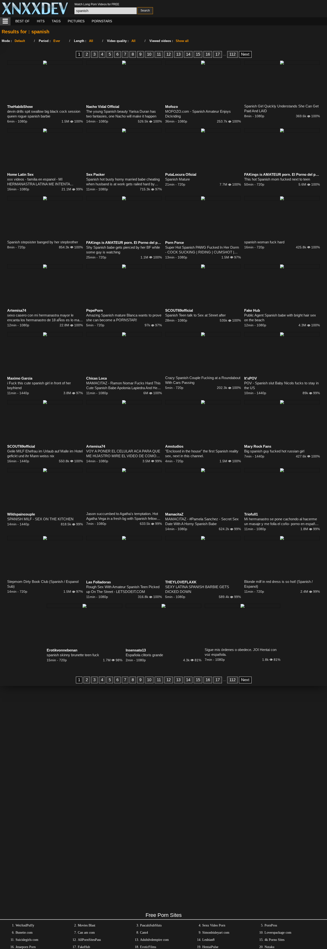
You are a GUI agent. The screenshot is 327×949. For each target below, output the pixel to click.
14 (188, 54)
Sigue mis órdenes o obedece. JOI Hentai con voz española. (240, 652)
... (224, 54)
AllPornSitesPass (89, 940)
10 (149, 54)
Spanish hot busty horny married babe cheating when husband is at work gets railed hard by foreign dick (123, 182)
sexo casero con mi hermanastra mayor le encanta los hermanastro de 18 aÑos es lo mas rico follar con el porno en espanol (44, 317)
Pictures (76, 21)
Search (145, 10)
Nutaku (269, 947)
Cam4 (144, 932)
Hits (41, 21)
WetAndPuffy (25, 925)
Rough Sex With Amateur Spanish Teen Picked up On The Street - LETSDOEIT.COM (122, 589)
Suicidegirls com (27, 940)
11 (159, 54)
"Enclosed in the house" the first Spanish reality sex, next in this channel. (201, 453)
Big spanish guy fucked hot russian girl (274, 451)
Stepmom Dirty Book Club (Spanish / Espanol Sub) (43, 584)
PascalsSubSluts (151, 925)
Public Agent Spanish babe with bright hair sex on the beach (280, 317)
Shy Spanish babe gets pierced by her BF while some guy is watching (123, 249)
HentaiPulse (210, 947)
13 (178, 54)
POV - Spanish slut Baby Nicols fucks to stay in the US (281, 385)
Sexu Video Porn (213, 925)
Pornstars (102, 21)
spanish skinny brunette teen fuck (73, 655)
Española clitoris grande (144, 655)
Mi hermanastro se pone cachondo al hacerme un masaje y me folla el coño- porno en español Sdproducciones (281, 521)
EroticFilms (148, 947)
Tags (56, 21)
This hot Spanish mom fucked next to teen (277, 179)
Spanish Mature (177, 179)
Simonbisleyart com (215, 932)
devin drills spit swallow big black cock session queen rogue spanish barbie (43, 113)
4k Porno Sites (274, 940)
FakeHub (84, 947)
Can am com (86, 932)
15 (198, 54)
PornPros (271, 925)
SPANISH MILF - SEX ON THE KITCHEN (40, 519)
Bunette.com (24, 932)
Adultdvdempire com (154, 940)
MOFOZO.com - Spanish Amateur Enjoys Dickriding (198, 113)
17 (217, 54)
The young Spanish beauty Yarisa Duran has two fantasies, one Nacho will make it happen (121, 113)
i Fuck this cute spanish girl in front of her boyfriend (39, 385)
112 (232, 54)
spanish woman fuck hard (264, 242)
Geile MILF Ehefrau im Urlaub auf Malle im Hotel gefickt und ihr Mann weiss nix (45, 453)
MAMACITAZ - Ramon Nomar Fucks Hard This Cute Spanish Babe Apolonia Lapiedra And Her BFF (123, 385)
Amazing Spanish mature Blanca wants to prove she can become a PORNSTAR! (123, 317)
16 (208, 54)
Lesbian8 (208, 940)
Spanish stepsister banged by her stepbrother (42, 242)
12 (168, 54)
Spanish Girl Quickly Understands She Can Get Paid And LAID (281, 108)
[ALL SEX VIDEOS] (5, 21)
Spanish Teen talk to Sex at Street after (195, 315)
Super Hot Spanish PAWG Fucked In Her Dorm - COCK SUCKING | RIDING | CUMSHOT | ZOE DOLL (202, 250)
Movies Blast (86, 925)
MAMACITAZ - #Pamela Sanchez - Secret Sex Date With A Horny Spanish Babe (202, 521)
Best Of (22, 21)
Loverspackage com (278, 932)
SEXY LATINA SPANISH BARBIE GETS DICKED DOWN (197, 589)
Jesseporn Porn (26, 947)
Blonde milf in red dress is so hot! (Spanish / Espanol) (278, 584)
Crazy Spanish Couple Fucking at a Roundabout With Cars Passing (202, 380)
